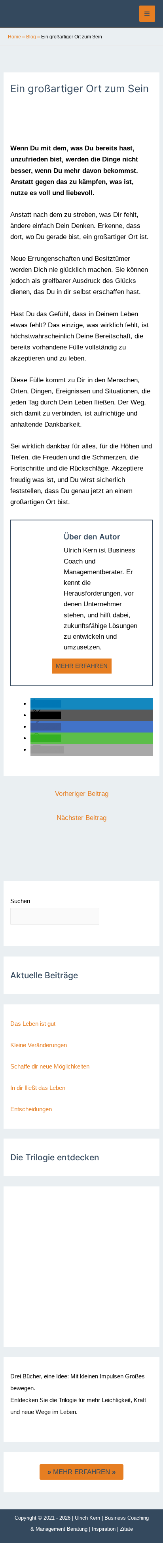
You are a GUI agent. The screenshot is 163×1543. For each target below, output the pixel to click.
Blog (31, 37)
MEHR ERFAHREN (82, 665)
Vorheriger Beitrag (81, 793)
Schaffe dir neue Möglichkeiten (49, 1066)
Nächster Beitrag (81, 818)
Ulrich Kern (87, 1518)
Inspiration (104, 1529)
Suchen (20, 901)
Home (14, 37)
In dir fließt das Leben (37, 1087)
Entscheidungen (31, 1109)
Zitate (126, 1529)
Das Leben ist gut (32, 1023)
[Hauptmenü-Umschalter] (147, 14)
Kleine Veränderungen (38, 1045)
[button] (45, 704)
